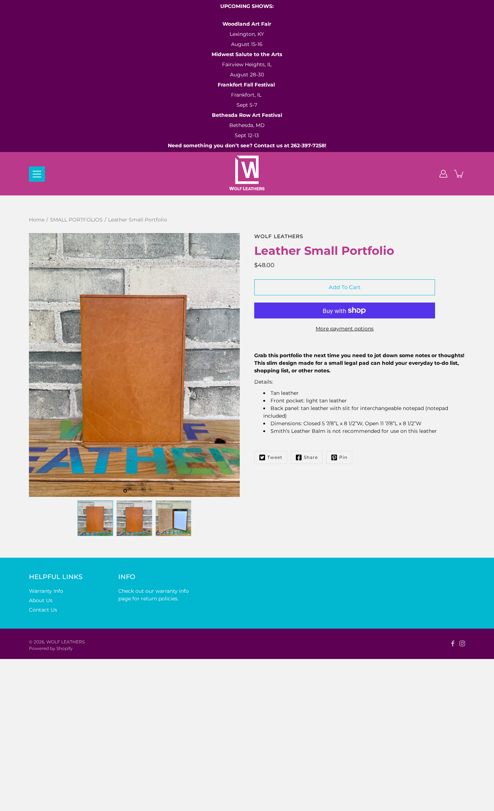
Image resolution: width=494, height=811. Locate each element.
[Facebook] (453, 643)
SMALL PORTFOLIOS (76, 219)
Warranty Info (46, 591)
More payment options (345, 328)
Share (311, 457)
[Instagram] (462, 643)
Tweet (274, 457)
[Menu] (37, 174)
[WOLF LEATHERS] (247, 174)
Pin (343, 457)
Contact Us (43, 610)
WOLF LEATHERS (65, 642)
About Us (40, 600)
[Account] (443, 173)
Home (36, 219)
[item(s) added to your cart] (459, 173)
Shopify (64, 648)
